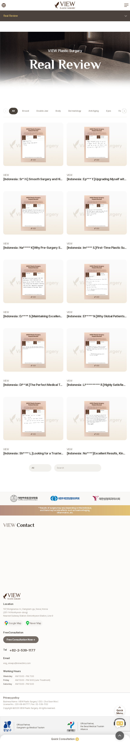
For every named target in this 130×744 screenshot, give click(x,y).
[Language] (3, 5)
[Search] (97, 468)
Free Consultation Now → (21, 639)
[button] (124, 110)
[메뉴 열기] (126, 5)
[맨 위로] (119, 735)
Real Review (10, 15)
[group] (13, 111)
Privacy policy (11, 697)
